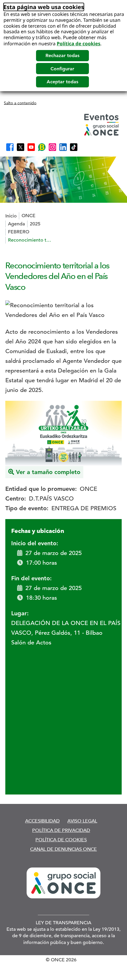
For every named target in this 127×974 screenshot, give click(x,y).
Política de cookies (78, 43)
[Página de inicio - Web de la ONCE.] (63, 125)
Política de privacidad (61, 830)
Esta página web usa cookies (44, 7)
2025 (35, 224)
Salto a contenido (20, 102)
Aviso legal (82, 821)
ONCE (28, 216)
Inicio (11, 216)
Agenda (16, 224)
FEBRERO (18, 232)
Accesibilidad (42, 821)
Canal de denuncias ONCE (63, 849)
